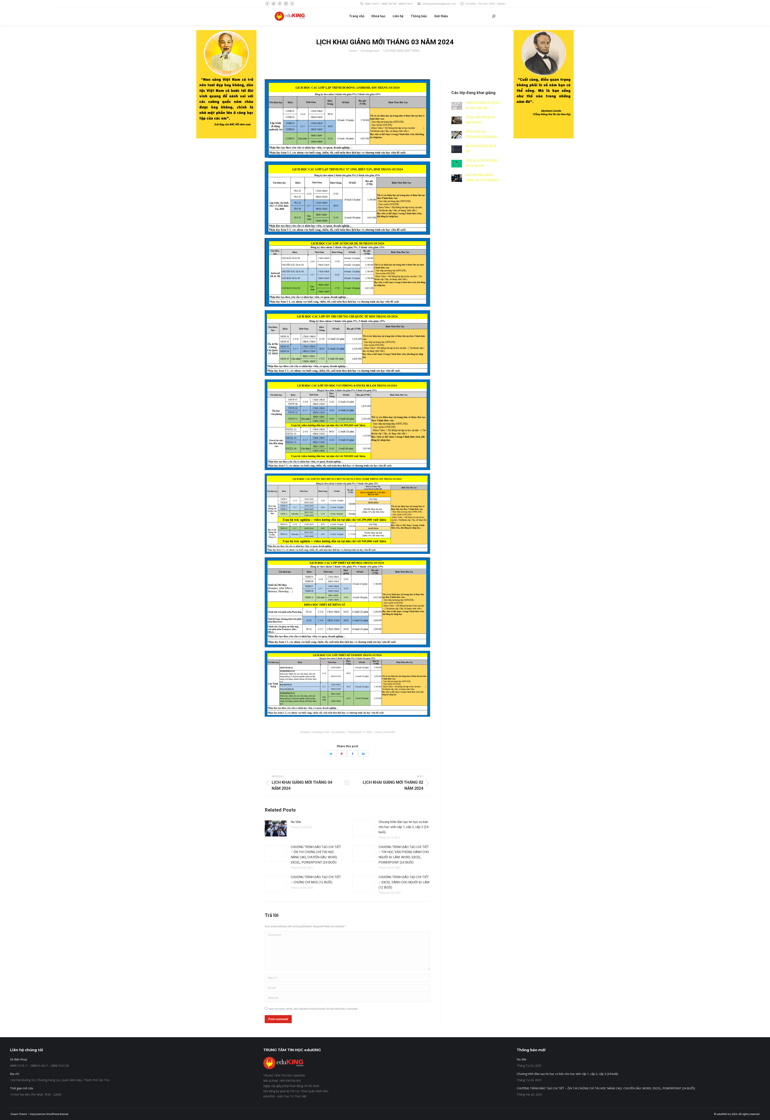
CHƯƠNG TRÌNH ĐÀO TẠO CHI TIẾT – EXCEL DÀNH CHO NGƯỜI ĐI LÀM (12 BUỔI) (404, 882)
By (338, 732)
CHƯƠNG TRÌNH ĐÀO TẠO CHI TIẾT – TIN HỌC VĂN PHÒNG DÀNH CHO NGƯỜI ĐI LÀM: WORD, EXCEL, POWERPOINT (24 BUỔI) (404, 854)
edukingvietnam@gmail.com (439, 3)
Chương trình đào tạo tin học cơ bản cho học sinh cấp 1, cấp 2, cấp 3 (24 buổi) (404, 827)
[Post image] (276, 828)
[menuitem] (356, 16)
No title (296, 822)
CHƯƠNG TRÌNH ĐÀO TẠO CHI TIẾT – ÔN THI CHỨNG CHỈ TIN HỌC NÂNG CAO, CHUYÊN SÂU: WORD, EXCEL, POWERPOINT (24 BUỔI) (316, 854)
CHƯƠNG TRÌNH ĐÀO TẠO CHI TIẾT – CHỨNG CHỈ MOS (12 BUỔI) (316, 879)
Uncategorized (320, 732)
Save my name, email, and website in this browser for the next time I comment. (313, 1008)
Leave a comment (385, 732)
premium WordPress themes (51, 1114)
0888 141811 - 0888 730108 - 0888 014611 (389, 3)
